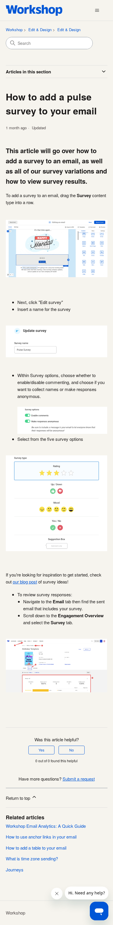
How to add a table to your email (36, 848)
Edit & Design (40, 29)
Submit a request (79, 779)
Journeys (14, 869)
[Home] (34, 10)
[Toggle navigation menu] (97, 10)
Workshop (14, 29)
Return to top (18, 798)
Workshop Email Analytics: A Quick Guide (46, 826)
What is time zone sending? (32, 858)
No (71, 749)
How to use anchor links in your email (41, 837)
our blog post (25, 582)
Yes (41, 749)
